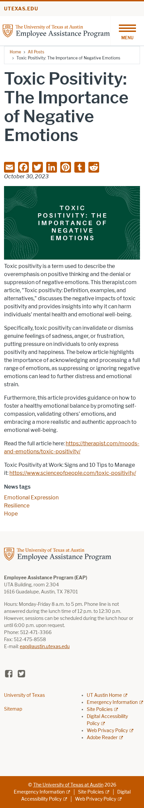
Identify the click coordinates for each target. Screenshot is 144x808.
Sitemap (13, 709)
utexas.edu (21, 9)
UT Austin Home (104, 695)
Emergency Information (112, 702)
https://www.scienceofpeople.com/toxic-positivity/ (72, 473)
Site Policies (100, 709)
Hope (11, 513)
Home (15, 51)
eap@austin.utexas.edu (45, 646)
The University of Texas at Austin (68, 785)
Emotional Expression (31, 497)
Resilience (16, 505)
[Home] (56, 30)
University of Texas (24, 695)
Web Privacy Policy (107, 730)
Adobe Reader (102, 737)
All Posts (36, 51)
